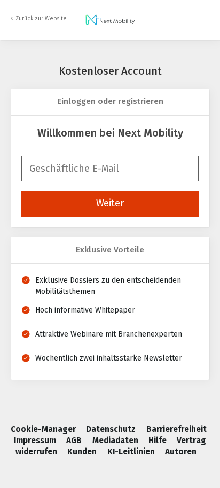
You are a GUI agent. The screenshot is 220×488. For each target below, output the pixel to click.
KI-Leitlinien (132, 452)
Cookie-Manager (44, 429)
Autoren (181, 452)
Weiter (110, 203)
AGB (75, 440)
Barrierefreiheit (176, 429)
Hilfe (158, 440)
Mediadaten (116, 440)
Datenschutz (112, 429)
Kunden (83, 452)
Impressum (36, 440)
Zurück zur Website (41, 18)
